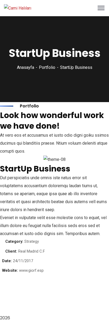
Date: (7, 260)
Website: (10, 270)
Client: (11, 251)
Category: (14, 241)
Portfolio (47, 67)
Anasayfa (25, 67)
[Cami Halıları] (17, 7)
